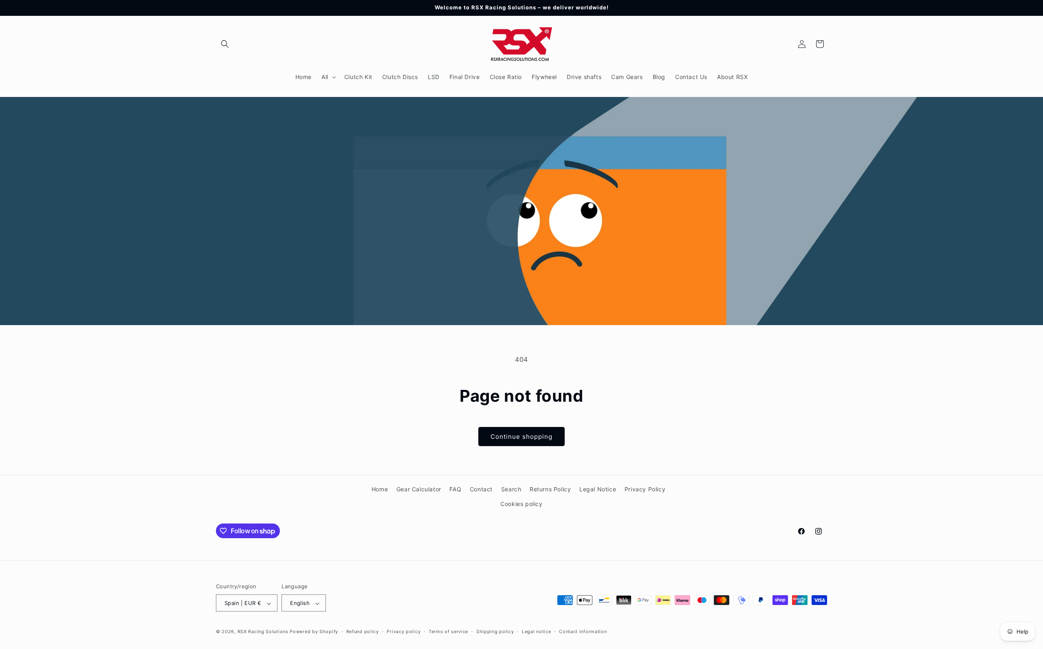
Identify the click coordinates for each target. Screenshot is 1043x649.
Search (511, 489)
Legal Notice (597, 489)
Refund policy (362, 631)
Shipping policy (495, 631)
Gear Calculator (418, 489)
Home (380, 489)
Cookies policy (521, 503)
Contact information (583, 631)
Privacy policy (403, 631)
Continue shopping (521, 436)
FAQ (455, 489)
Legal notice (536, 631)
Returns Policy (550, 489)
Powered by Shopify (314, 632)
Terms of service (448, 631)
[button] (225, 44)
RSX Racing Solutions (263, 632)
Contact (481, 489)
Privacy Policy (645, 489)
